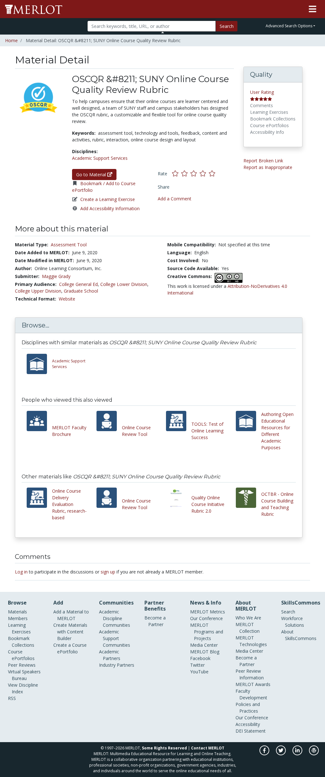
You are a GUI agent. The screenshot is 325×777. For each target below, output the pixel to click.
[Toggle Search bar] (162, 32)
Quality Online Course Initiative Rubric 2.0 (207, 504)
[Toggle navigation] (312, 9)
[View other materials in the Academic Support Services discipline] (39, 364)
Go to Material (91, 175)
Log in (21, 572)
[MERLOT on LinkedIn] (298, 753)
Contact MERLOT (207, 748)
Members (18, 618)
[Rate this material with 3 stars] (195, 173)
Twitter (197, 665)
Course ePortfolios (21, 655)
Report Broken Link (263, 161)
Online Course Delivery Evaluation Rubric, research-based (69, 504)
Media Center (204, 645)
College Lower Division (123, 284)
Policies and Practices (247, 707)
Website (67, 299)
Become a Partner (155, 621)
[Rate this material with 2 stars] (185, 173)
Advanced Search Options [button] (289, 26)
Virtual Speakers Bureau (24, 675)
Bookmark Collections (21, 641)
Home (11, 40)
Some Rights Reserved (164, 748)
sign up (108, 572)
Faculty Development (251, 694)
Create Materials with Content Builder (70, 631)
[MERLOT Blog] (314, 753)
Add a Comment (174, 199)
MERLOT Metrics (207, 612)
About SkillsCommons (298, 635)
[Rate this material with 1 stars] (176, 173)
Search (227, 26)
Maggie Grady (56, 276)
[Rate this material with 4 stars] (204, 173)
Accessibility (247, 724)
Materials (17, 612)
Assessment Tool (69, 245)
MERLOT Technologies (251, 641)
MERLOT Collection (247, 627)
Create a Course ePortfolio (70, 648)
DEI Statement (250, 731)
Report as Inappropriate (267, 167)
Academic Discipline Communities (114, 618)
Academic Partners (109, 655)
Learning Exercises (19, 628)
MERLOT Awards (252, 684)
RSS (12, 698)
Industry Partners (116, 665)
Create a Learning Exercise (107, 199)
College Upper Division (38, 291)
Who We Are (248, 618)
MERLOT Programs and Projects (206, 631)
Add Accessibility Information (110, 208)
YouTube (199, 672)
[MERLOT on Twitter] (281, 753)
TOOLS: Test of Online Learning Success (207, 430)
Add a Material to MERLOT (71, 615)
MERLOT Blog (204, 652)
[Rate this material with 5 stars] (212, 173)
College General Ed (78, 284)
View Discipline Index (23, 688)
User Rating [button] (262, 92)
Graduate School (81, 291)
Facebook (200, 658)
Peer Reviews (22, 665)
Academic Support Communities (114, 638)
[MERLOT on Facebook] (265, 753)
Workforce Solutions (292, 621)
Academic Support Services (100, 158)
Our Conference (206, 618)
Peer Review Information (249, 674)
